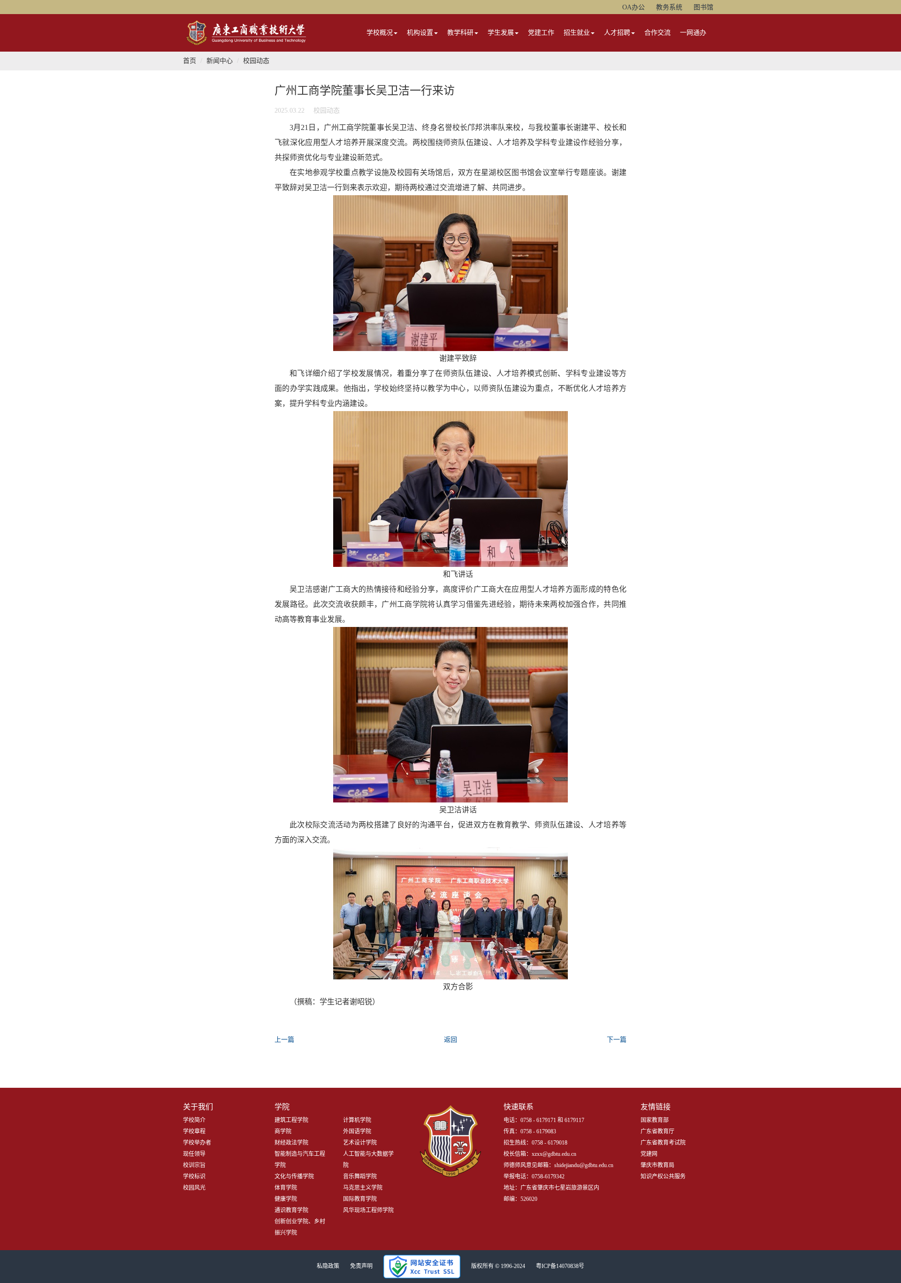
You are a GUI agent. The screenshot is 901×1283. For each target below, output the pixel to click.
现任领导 (194, 1154)
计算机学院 (357, 1120)
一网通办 (693, 32)
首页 (189, 60)
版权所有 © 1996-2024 (498, 1266)
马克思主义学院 (362, 1187)
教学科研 (460, 32)
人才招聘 (617, 32)
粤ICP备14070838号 (560, 1266)
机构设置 (420, 32)
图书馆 (703, 7)
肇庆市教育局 (657, 1165)
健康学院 (286, 1199)
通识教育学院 (291, 1210)
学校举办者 (197, 1142)
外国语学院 (357, 1131)
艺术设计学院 (360, 1142)
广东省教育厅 (657, 1131)
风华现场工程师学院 (368, 1210)
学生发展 (501, 32)
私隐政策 (328, 1266)
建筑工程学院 (291, 1120)
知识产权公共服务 (663, 1176)
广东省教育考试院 (663, 1142)
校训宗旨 (194, 1165)
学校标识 (194, 1176)
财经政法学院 (291, 1142)
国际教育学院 (360, 1199)
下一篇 (616, 1039)
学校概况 (380, 32)
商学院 (283, 1131)
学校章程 (194, 1131)
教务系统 (669, 7)
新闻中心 (219, 60)
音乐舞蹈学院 (360, 1176)
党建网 (649, 1154)
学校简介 (194, 1120)
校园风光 (194, 1187)
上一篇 (284, 1039)
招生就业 (577, 32)
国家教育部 (655, 1120)
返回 (450, 1039)
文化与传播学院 (294, 1176)
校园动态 (256, 60)
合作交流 (657, 32)
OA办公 (633, 7)
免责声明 (361, 1266)
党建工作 (541, 32)
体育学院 (286, 1187)
